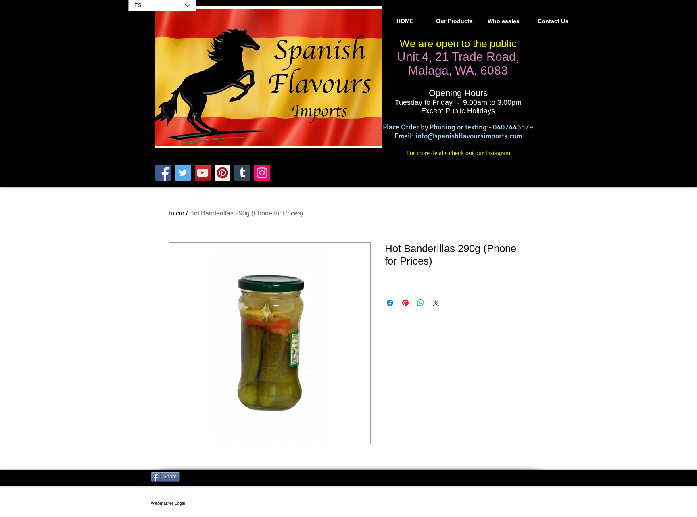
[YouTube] (203, 173)
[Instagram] (262, 173)
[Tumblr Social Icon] (242, 173)
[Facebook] (163, 173)
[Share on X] (436, 303)
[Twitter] (183, 173)
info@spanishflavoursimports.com (468, 135)
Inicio (176, 213)
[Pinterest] (222, 173)
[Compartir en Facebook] (390, 303)
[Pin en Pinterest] (405, 303)
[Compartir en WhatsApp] (421, 303)
